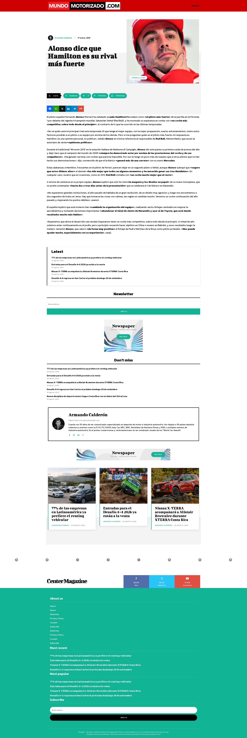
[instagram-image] (16, 560)
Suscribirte (187, 576)
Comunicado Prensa (60, 525)
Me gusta (136, 576)
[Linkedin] (78, 434)
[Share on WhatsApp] (56, 109)
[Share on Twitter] (62, 109)
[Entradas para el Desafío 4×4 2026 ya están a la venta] (123, 486)
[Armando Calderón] (51, 37)
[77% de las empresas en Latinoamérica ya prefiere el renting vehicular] (72, 486)
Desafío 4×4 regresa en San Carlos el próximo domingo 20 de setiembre (86, 278)
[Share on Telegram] (75, 109)
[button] (195, 6)
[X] (83, 434)
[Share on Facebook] (50, 109)
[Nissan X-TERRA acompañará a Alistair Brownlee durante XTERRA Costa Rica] (175, 486)
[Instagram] (74, 434)
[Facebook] (69, 434)
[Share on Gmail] (81, 109)
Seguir (162, 576)
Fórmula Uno (138, 77)
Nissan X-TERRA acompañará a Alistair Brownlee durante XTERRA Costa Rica (89, 271)
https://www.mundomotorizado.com (84, 420)
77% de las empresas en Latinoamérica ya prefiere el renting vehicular (86, 257)
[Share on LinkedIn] (68, 109)
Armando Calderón (63, 38)
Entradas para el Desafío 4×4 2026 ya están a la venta (78, 264)
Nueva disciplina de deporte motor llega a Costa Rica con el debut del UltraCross (87, 396)
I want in (123, 311)
